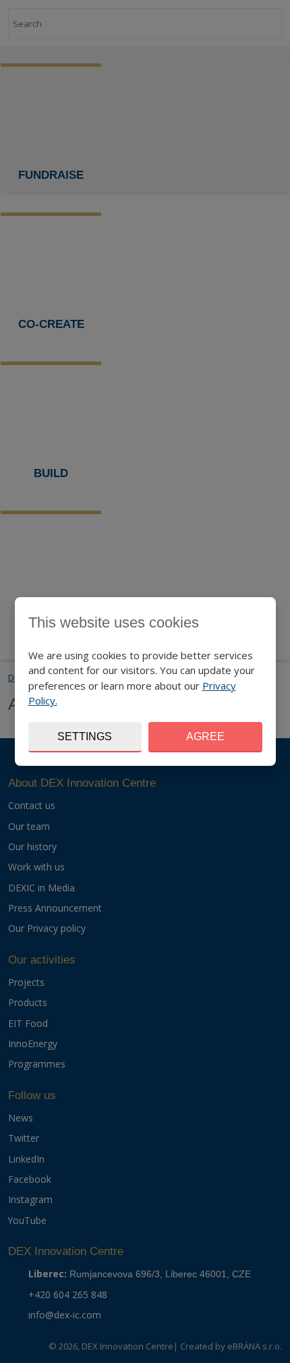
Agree (205, 736)
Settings (84, 736)
